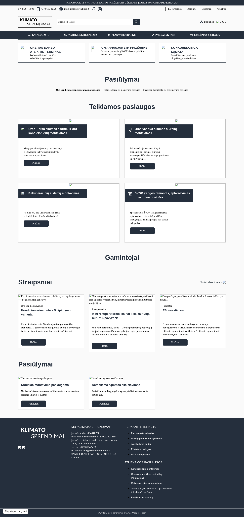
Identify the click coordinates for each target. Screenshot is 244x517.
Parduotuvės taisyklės (142, 433)
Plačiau (36, 162)
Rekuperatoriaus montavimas (146, 483)
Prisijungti (208, 22)
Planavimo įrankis (124, 35)
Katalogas (39, 35)
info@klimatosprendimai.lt (76, 9)
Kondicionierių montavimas (145, 468)
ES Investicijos (175, 9)
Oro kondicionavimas (32, 306)
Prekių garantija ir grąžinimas (146, 438)
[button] (15, 511)
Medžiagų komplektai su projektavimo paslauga (165, 90)
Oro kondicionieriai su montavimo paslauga (78, 90)
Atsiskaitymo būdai (141, 444)
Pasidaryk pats (165, 35)
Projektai (167, 306)
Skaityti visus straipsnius (211, 282)
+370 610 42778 (48, 9)
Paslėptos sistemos (207, 35)
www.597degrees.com (135, 512)
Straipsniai (206, 9)
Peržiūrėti (34, 403)
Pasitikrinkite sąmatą (82, 35)
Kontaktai (221, 9)
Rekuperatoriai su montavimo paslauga (122, 90)
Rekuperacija (99, 309)
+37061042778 (88, 447)
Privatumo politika (140, 454)
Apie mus (191, 9)
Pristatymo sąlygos (141, 449)
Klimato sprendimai (114, 512)
